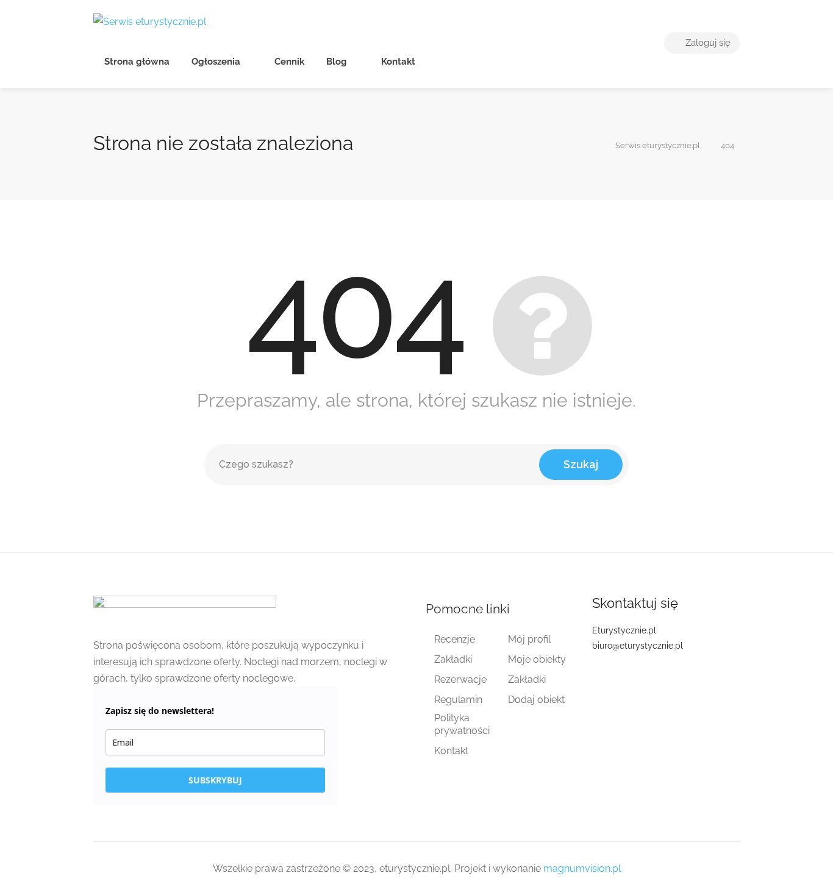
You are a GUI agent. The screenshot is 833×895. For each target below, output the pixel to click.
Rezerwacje (460, 679)
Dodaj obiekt (536, 699)
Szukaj (580, 464)
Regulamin (458, 699)
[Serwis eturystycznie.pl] (149, 21)
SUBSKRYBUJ (215, 780)
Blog (336, 61)
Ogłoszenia (215, 61)
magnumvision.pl (582, 868)
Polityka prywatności (462, 724)
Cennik (288, 61)
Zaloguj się (707, 42)
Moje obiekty (537, 659)
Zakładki (453, 659)
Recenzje (454, 639)
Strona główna (137, 61)
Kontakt (397, 61)
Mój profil (529, 639)
